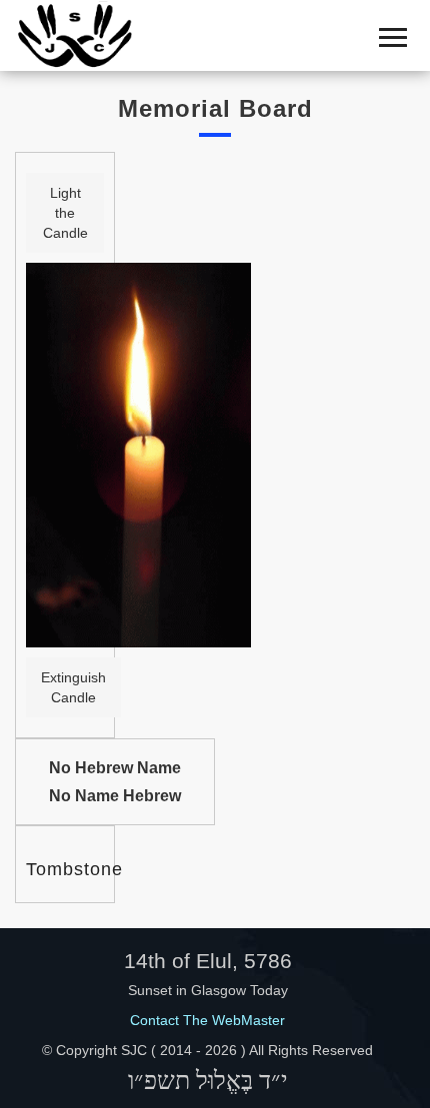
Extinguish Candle (73, 687)
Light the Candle (65, 213)
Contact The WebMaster (207, 1020)
